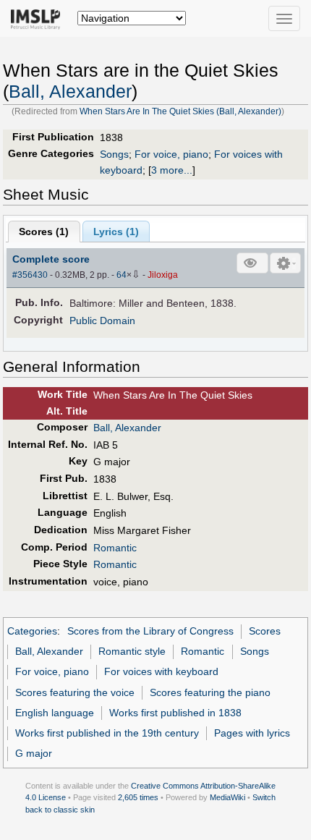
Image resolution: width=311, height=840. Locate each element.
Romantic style (132, 651)
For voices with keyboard (161, 671)
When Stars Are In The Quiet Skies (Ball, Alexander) (180, 111)
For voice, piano (171, 154)
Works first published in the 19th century (107, 733)
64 (121, 275)
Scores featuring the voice (75, 692)
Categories (32, 631)
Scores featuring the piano (210, 692)
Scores (265, 631)
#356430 (30, 275)
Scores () (44, 231)
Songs (114, 154)
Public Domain (102, 320)
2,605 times (138, 797)
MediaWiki (227, 797)
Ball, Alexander (70, 91)
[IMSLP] (38, 18)
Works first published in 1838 (175, 712)
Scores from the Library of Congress (150, 631)
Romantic (115, 547)
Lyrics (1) (116, 231)
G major (33, 753)
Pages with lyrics (252, 733)
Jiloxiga (163, 275)
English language (54, 712)
